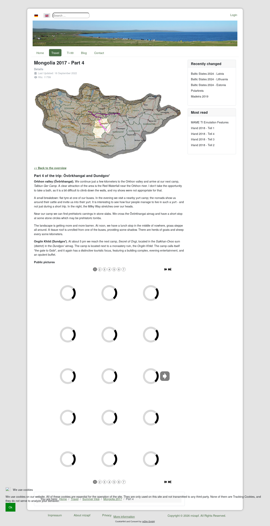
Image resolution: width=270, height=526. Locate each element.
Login (233, 15)
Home (40, 53)
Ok (10, 507)
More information (124, 516)
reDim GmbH (148, 521)
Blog (84, 53)
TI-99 (70, 53)
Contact (99, 53)
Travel (55, 53)
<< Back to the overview (50, 168)
